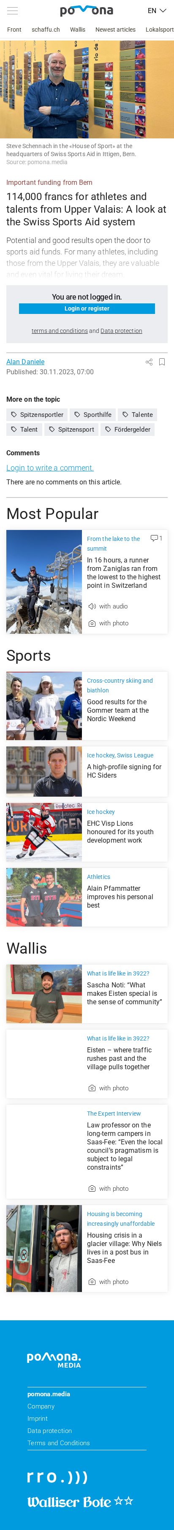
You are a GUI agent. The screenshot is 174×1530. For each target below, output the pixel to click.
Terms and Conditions (58, 1443)
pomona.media (48, 1394)
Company (40, 1406)
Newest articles (115, 29)
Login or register (87, 308)
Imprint (37, 1418)
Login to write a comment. (50, 467)
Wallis (77, 29)
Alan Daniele (25, 362)
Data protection (49, 1431)
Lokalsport (160, 29)
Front (14, 29)
